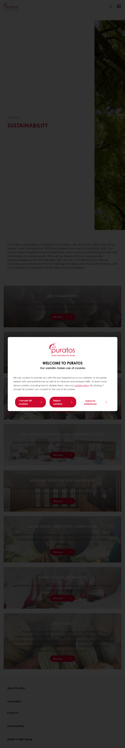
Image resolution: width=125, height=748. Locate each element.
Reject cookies (57, 402)
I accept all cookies (25, 402)
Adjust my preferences (90, 402)
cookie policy (81, 385)
